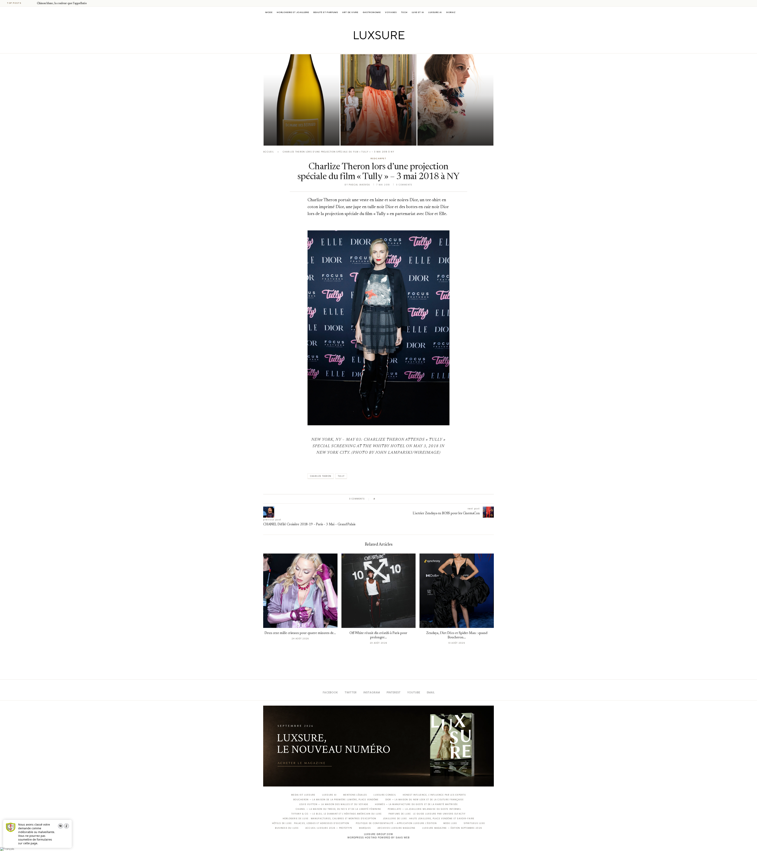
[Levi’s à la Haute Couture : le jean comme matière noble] (455, 100)
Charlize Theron (320, 476)
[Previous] (28, 3)
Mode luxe (450, 823)
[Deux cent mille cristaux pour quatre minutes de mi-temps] (300, 591)
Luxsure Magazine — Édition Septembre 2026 (452, 828)
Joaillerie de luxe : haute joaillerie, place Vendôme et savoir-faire (429, 818)
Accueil (268, 151)
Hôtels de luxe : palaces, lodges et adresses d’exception (310, 823)
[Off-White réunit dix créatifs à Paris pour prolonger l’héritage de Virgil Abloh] (378, 591)
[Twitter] (370, 47)
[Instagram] (376, 47)
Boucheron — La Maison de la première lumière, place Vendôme (335, 799)
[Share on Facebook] (382, 498)
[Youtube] (387, 47)
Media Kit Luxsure (303, 794)
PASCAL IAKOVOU (360, 138)
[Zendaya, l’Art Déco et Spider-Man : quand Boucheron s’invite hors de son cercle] (457, 591)
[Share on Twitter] (386, 498)
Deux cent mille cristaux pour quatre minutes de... (300, 633)
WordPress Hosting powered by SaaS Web (378, 837)
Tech (404, 12)
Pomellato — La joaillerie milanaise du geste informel (424, 809)
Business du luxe (287, 828)
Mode (268, 12)
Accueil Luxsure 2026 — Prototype (328, 828)
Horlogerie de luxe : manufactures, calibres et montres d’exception (329, 818)
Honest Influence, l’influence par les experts (434, 794)
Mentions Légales (355, 794)
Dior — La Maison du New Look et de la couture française (424, 799)
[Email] (392, 47)
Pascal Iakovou (284, 138)
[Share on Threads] (401, 498)
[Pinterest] (381, 47)
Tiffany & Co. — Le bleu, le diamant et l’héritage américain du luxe (336, 813)
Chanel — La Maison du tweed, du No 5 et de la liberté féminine (338, 809)
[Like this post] (377, 498)
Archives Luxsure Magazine (397, 828)
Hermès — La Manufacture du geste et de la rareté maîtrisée (416, 804)
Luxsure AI (435, 12)
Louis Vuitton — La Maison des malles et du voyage (333, 804)
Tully (341, 476)
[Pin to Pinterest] (389, 498)
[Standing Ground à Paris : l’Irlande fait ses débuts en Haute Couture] (378, 100)
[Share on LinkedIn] (393, 498)
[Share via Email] (408, 498)
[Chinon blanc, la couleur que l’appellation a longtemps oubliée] (302, 100)
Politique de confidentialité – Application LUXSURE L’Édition (396, 823)
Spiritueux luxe (474, 823)
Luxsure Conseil (385, 794)
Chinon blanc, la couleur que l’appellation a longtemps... (71, 3)
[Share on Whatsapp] (397, 498)
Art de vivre (350, 12)
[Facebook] (365, 47)
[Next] (33, 3)
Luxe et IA (418, 12)
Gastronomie (372, 12)
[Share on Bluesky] (405, 498)
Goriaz (451, 12)
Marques (365, 828)
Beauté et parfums (325, 12)
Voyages (391, 12)
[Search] (492, 12)
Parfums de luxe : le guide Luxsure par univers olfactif (427, 813)
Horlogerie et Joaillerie (293, 12)
